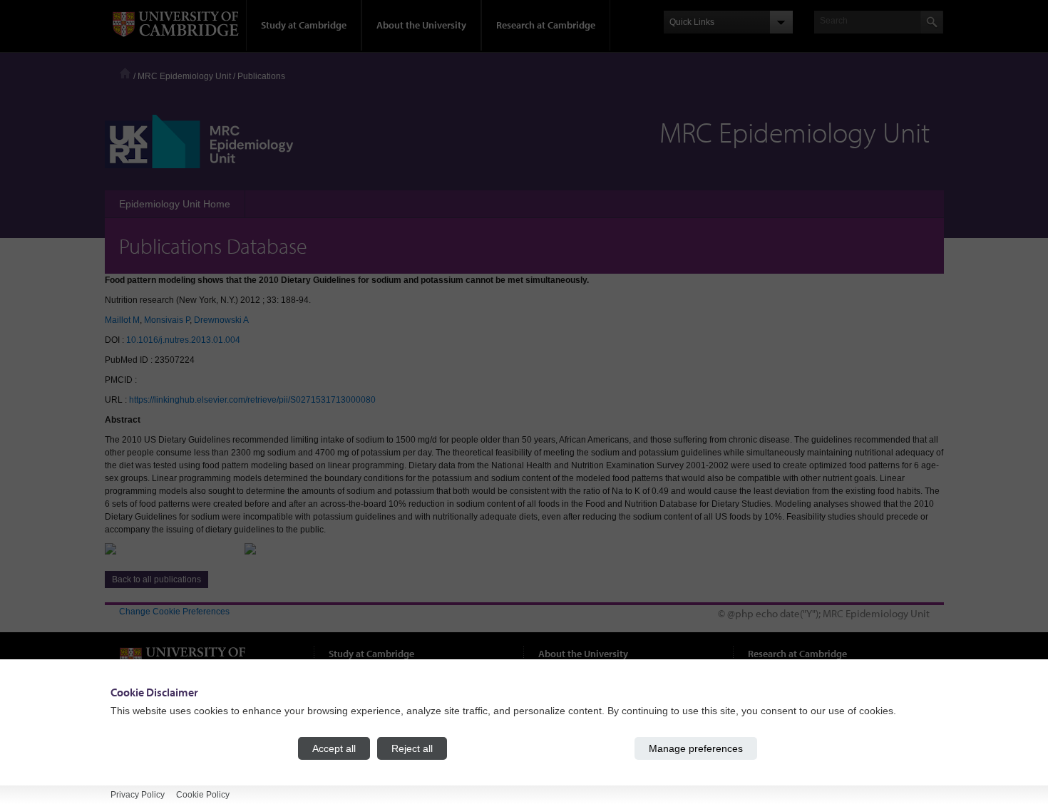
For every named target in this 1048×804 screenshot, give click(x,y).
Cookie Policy (203, 795)
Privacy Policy (138, 795)
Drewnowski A (221, 320)
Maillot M (122, 320)
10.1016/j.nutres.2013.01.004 (183, 340)
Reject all (412, 748)
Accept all (334, 748)
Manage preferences (696, 748)
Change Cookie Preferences (174, 612)
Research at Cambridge (545, 25)
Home (125, 73)
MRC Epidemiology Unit (184, 76)
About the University (421, 25)
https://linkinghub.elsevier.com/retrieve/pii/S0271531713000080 (252, 400)
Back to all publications (156, 579)
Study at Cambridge (303, 25)
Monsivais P (167, 320)
